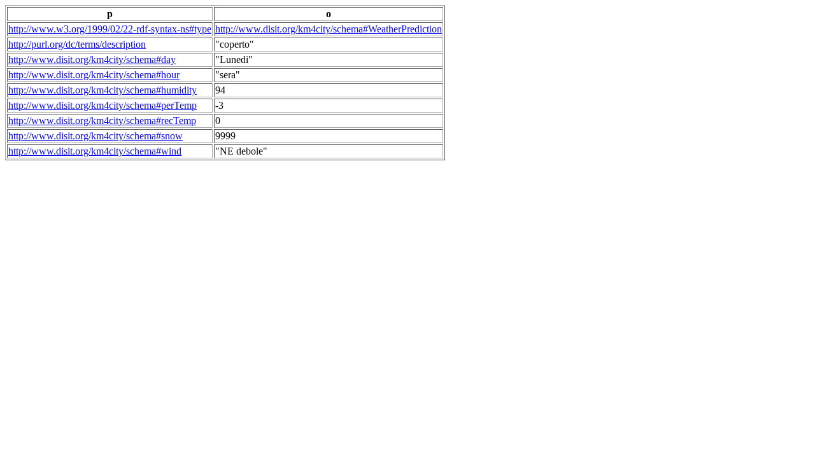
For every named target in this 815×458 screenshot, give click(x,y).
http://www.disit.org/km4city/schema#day (92, 59)
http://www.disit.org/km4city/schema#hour (94, 74)
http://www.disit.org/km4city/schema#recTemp (102, 120)
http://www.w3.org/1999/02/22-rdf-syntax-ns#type (109, 29)
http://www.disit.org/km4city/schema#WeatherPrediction (328, 29)
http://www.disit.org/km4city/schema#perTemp (102, 105)
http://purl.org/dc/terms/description (77, 44)
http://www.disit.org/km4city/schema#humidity (102, 90)
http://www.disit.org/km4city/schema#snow (95, 135)
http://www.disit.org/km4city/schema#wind (94, 151)
